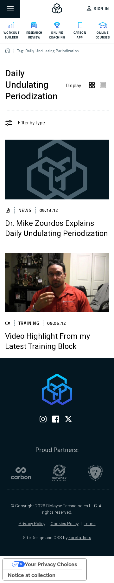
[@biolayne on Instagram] (43, 420)
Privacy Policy (32, 523)
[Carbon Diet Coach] (21, 473)
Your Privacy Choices (51, 564)
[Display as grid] (92, 85)
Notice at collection (31, 575)
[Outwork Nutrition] (59, 473)
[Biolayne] (57, 9)
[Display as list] (103, 85)
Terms (90, 523)
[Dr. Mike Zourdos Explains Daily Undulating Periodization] (57, 169)
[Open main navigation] (10, 9)
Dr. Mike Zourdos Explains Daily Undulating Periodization (56, 229)
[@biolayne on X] (68, 420)
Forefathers (79, 537)
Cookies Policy (65, 523)
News (25, 210)
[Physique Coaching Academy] (95, 473)
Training (29, 323)
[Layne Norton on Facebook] (56, 420)
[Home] (7, 51)
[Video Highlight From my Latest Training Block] (57, 282)
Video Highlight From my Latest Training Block (47, 341)
